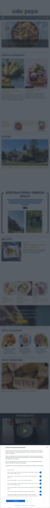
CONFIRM (15, 500)
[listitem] (25, 470)
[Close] (47, 447)
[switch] (41, 472)
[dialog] (25, 476)
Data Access (25, 505)
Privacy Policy (32, 505)
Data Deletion (17, 505)
